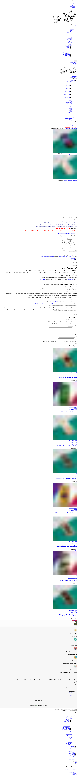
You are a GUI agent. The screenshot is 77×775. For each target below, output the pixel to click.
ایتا (76, 622)
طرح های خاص (69, 39)
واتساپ (75, 623)
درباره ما (71, 695)
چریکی (70, 31)
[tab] (37, 258)
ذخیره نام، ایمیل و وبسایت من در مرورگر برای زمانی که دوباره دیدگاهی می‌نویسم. (59, 341)
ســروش (47, 303)
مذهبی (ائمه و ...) (66, 128)
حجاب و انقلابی (69, 32)
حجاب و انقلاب (69, 102)
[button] (73, 372)
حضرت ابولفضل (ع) (67, 97)
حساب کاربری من (68, 118)
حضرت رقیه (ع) (67, 91)
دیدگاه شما (74, 334)
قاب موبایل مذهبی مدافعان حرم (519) (68, 377)
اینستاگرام (36, 303)
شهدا (71, 37)
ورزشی (70, 57)
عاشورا (47, 256)
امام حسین (67, 47)
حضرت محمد (67, 56)
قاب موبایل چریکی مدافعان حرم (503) (68, 614)
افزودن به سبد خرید (73, 251)
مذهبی (71, 82)
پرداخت (70, 119)
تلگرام (76, 621)
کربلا (45, 256)
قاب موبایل (72, 29)
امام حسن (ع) (68, 88)
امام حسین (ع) (67, 723)
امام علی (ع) (68, 85)
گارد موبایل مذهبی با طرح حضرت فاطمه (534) (66, 478)
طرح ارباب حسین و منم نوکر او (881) (69, 153)
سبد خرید (70, 120)
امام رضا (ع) (67, 719)
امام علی (68, 50)
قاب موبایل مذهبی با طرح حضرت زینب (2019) (66, 512)
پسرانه (71, 30)
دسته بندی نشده (71, 28)
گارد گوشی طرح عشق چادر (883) (70, 180)
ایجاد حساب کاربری (73, 768)
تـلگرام (55, 303)
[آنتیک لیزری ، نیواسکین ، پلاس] (66, 236)
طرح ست (70, 38)
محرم (42, 256)
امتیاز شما (75, 325)
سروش (75, 624)
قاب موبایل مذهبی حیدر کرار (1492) (68, 411)
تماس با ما (70, 692)
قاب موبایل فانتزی (71, 58)
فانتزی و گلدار (69, 42)
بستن (76, 762)
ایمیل (75, 339)
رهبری (71, 34)
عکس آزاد (70, 41)
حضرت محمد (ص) (66, 728)
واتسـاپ (41, 303)
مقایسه (73, 757)
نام (76, 336)
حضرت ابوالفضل (66, 52)
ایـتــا (52, 303)
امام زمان (68, 49)
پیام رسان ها (70, 279)
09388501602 (67, 127)
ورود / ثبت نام (72, 759)
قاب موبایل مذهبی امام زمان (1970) (68, 580)
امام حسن (68, 46)
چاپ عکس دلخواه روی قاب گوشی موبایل (66, 233)
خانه (76, 128)
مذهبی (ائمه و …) (68, 45)
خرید (75, 286)
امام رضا (68, 48)
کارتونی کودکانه (69, 44)
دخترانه (70, 33)
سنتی (71, 36)
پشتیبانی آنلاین (74, 620)
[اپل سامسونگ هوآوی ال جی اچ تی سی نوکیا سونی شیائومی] (69, 238)
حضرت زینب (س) (66, 54)
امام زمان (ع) (67, 721)
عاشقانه (70, 40)
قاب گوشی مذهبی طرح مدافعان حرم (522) (66, 546)
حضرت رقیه (67, 53)
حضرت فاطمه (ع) (66, 726)
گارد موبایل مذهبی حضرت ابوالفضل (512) (67, 445)
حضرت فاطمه (67, 55)
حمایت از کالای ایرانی (55, 301)
